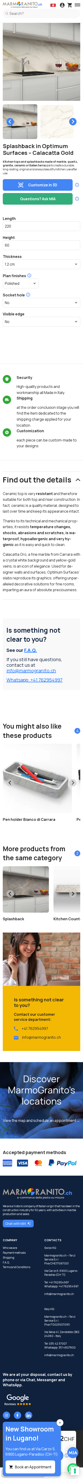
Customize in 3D (42, 184)
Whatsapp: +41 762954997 (34, 680)
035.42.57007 (58, 1344)
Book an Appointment (33, 1466)
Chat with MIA (15, 1223)
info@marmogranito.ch (31, 670)
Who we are (10, 1248)
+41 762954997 (35, 1028)
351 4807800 (67, 1347)
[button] (20, 121)
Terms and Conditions (16, 1267)
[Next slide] (73, 121)
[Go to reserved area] (62, 5)
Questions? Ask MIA (38, 198)
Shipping (8, 1258)
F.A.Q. (30, 650)
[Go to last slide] (10, 121)
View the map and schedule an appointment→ (41, 1120)
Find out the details (37, 480)
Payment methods (14, 1253)
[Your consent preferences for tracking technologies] (75, 1470)
